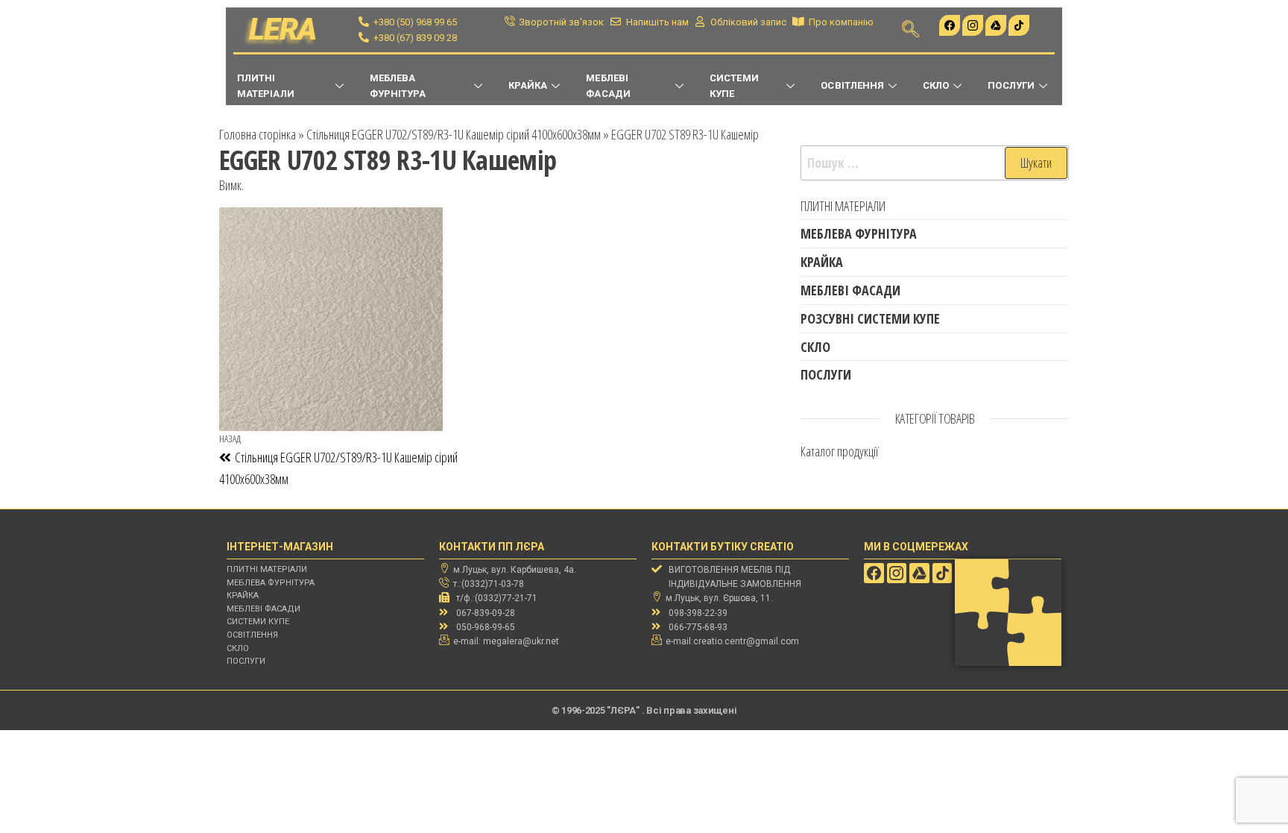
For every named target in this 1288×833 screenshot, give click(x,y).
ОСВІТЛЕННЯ (852, 85)
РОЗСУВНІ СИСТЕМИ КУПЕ (870, 318)
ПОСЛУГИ (1011, 85)
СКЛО (936, 85)
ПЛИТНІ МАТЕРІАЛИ (265, 85)
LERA (283, 29)
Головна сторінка (257, 134)
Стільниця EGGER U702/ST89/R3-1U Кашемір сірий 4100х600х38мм (453, 134)
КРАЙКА (527, 85)
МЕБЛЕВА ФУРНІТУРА (398, 85)
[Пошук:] (935, 162)
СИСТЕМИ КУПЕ (734, 85)
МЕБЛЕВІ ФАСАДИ (608, 85)
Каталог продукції (840, 451)
